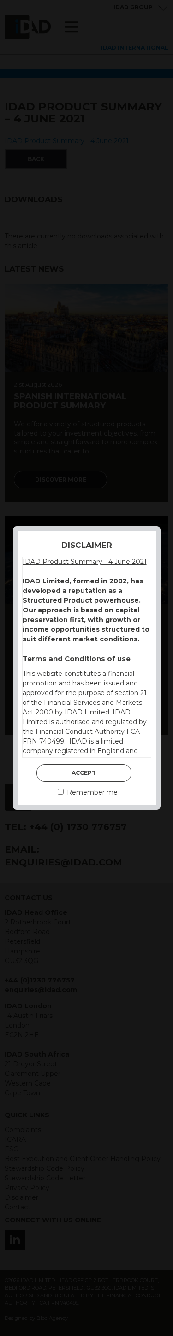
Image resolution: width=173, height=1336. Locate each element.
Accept (84, 772)
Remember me (91, 792)
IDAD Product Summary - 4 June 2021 (85, 562)
